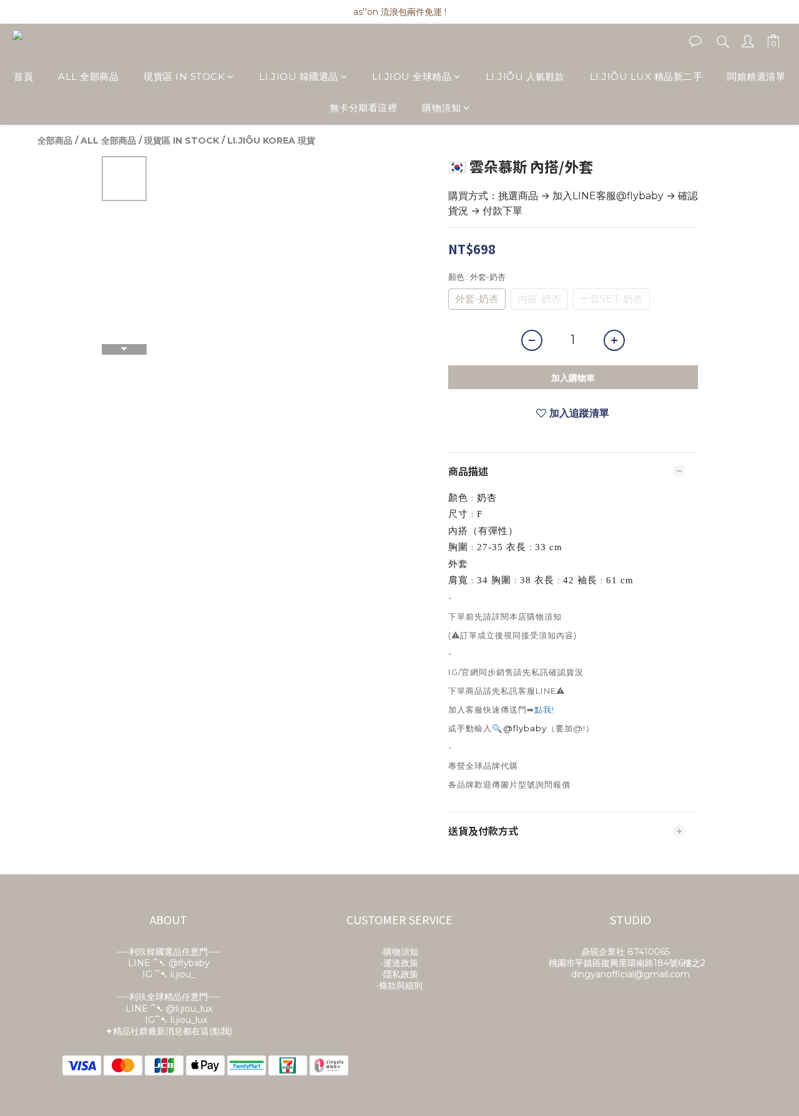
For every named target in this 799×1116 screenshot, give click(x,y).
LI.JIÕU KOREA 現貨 (271, 140)
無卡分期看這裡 (364, 108)
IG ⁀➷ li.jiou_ (168, 974)
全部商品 (54, 140)
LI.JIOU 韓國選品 (298, 76)
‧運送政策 (399, 963)
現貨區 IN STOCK (184, 76)
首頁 (23, 76)
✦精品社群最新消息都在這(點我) (168, 1031)
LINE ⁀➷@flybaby (169, 963)
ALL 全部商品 (88, 76)
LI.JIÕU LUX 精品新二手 (646, 76)
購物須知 (441, 108)
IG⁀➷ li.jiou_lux (176, 1019)
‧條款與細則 (399, 985)
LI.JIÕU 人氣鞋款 (525, 76)
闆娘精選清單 (756, 76)
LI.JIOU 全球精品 (411, 76)
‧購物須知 (399, 951)
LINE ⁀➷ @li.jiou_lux (168, 1008)
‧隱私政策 (399, 974)
